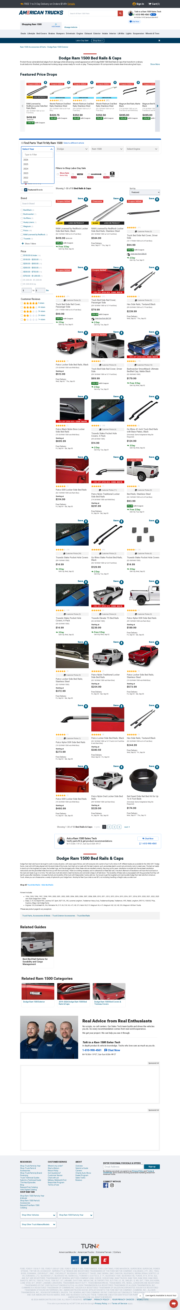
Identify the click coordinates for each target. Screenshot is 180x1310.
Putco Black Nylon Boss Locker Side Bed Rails (70, 430)
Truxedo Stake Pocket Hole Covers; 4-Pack (104, 434)
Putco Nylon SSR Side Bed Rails (141, 618)
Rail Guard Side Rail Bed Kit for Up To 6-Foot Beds (142, 797)
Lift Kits (121, 33)
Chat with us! (53, 1178)
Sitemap (87, 1300)
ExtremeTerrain (103, 1252)
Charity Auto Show (83, 1173)
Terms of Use (53, 1185)
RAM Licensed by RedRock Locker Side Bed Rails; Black (36, 108)
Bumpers (60, 33)
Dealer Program (82, 1175)
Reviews (79, 1180)
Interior (112, 33)
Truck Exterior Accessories (63, 916)
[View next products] (157, 106)
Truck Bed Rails (83, 916)
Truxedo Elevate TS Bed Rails (105, 618)
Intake (105, 33)
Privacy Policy (137, 1171)
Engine (80, 33)
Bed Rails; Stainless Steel (139, 494)
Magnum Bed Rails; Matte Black (129, 107)
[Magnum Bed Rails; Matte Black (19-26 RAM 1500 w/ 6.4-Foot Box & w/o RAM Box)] (129, 91)
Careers (79, 1171)
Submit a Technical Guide (30, 1180)
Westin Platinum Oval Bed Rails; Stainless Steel (60, 107)
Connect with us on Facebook (105, 1185)
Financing (24, 1175)
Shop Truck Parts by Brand (31, 1173)
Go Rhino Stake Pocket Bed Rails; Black (106, 558)
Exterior (97, 33)
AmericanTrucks (86, 1252)
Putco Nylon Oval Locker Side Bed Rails (107, 797)
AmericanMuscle (67, 1252)
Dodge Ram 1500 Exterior (57, 47)
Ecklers (117, 1252)
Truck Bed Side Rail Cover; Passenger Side (68, 305)
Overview (79, 1166)
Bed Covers (42, 33)
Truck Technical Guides (29, 1178)
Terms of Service (119, 1303)
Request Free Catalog (29, 1187)
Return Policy (53, 1171)
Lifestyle (31, 33)
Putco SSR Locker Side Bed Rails (71, 490)
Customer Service (55, 1175)
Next (126, 827)
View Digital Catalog (28, 1190)
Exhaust (88, 33)
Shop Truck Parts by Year (30, 1166)
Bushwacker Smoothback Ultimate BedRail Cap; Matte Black (143, 370)
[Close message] (159, 40)
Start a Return (53, 1168)
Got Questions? (54, 1173)
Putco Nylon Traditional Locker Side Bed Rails (105, 495)
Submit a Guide (82, 1168)
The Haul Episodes (27, 1182)
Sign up (152, 1167)
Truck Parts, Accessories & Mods (36, 916)
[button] (134, 21)
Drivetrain (70, 33)
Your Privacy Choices (123, 1300)
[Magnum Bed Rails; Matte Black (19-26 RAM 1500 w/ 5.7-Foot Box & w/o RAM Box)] (153, 91)
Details (71, 4)
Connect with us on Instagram (112, 1185)
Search (120, 13)
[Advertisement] (90, 1084)
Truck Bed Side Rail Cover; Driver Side (142, 236)
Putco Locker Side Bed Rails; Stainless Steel (69, 680)
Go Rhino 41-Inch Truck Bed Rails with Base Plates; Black (142, 430)
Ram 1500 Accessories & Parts (33, 47)
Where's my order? (55, 1166)
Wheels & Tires (152, 33)
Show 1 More (30, 244)
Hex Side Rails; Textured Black (141, 304)
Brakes (51, 33)
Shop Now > (98, 40)
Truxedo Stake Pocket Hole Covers (72, 557)
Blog (22, 1185)
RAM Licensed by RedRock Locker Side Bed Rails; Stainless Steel (107, 229)
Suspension (138, 33)
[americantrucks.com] (41, 13)
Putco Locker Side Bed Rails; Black (72, 364)
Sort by (132, 188)
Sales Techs (80, 1178)
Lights (129, 33)
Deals (23, 33)
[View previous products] (22, 106)
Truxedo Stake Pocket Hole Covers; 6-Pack (68, 619)
